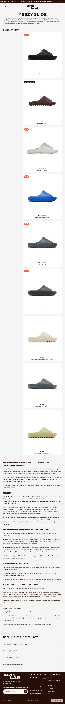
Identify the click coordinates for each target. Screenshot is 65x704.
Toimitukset (50, 688)
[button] (59, 30)
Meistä (49, 683)
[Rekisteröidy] (25, 691)
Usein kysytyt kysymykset (54, 680)
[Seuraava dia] (58, 52)
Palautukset (51, 691)
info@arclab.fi (37, 693)
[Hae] (5, 6)
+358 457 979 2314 (37, 690)
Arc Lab (9, 700)
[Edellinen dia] (26, 52)
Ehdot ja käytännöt (32, 700)
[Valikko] (2, 6)
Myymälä (50, 685)
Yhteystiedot (51, 694)
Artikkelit (50, 677)
